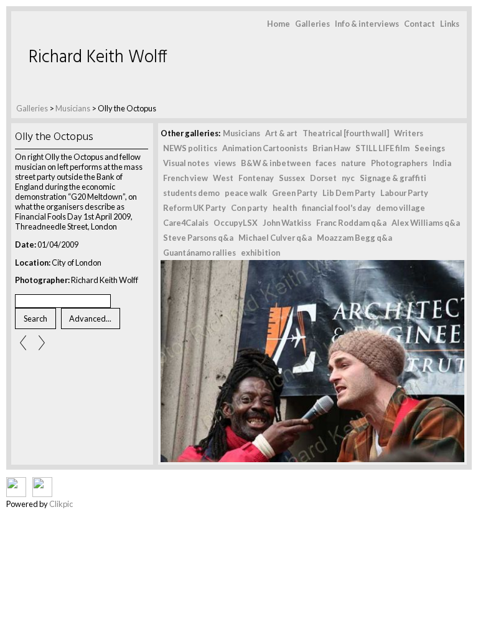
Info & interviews (367, 24)
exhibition (260, 253)
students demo (191, 193)
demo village (400, 208)
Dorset (323, 178)
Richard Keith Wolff (98, 58)
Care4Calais (186, 223)
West (223, 178)
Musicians (72, 108)
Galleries (312, 24)
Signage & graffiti (393, 178)
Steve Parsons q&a (198, 238)
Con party (249, 208)
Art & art (281, 133)
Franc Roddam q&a (351, 223)
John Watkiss (287, 223)
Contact (419, 24)
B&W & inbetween (276, 163)
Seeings (430, 148)
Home (278, 24)
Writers (408, 133)
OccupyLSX (235, 223)
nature (353, 163)
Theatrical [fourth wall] (345, 133)
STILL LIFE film (382, 148)
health (285, 208)
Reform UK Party (194, 208)
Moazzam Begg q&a (354, 238)
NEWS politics (190, 148)
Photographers (399, 163)
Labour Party (404, 193)
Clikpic (61, 504)
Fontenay (256, 178)
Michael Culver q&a (275, 238)
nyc (348, 178)
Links (449, 24)
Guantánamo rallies (199, 253)
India (442, 163)
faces (326, 163)
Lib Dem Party (348, 193)
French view (185, 178)
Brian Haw (331, 148)
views (225, 163)
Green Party (294, 193)
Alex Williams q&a (425, 223)
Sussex (292, 178)
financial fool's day (336, 208)
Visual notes (186, 163)
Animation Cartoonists (264, 148)
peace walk (246, 193)
